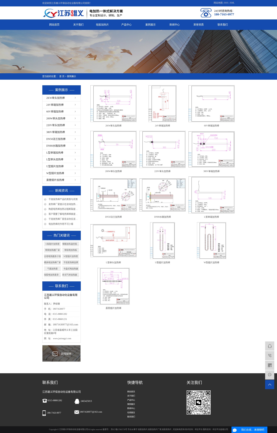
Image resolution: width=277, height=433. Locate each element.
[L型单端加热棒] (212, 195)
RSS (226, 3)
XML (232, 3)
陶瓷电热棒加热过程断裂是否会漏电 (63, 209)
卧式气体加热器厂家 (70, 275)
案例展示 (150, 24)
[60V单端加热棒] (212, 103)
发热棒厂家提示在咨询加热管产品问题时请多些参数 (63, 204)
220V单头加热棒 (55, 125)
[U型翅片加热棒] (162, 240)
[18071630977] (269, 355)
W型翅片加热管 (70, 256)
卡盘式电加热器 (70, 268)
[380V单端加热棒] (212, 149)
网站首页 (54, 24)
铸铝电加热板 (70, 250)
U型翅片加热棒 (55, 166)
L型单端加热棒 (54, 152)
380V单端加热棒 (55, 132)
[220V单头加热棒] (162, 149)
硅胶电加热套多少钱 (52, 275)
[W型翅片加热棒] (212, 240)
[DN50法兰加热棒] (113, 195)
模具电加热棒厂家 (52, 262)
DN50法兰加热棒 (56, 139)
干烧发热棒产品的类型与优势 (63, 199)
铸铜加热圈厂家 (52, 250)
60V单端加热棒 (55, 111)
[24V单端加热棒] (162, 103)
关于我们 (78, 24)
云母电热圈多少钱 (52, 256)
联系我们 (223, 24)
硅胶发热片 (167, 429)
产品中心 (126, 24)
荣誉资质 (198, 24)
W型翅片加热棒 (55, 173)
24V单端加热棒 (55, 104)
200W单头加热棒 (55, 118)
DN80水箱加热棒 (56, 145)
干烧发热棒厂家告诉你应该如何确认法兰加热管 (63, 219)
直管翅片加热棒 (55, 180)
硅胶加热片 (102, 24)
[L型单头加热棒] (113, 240)
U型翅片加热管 (52, 244)
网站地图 (218, 3)
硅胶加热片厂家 (154, 429)
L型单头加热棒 (54, 159)
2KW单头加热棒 (55, 98)
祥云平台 (198, 429)
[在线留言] (269, 375)
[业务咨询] (269, 346)
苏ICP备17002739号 (119, 429)
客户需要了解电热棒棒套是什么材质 (63, 214)
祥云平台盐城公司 (220, 429)
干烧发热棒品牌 (70, 262)
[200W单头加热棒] (113, 149)
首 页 (61, 76)
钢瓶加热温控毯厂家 (70, 244)
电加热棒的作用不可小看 (60, 224)
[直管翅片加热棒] (113, 286)
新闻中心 (174, 24)
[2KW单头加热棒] (113, 103)
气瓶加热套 (52, 268)
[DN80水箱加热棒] (162, 195)
